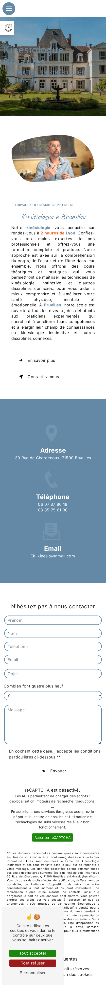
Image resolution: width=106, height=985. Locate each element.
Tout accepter (32, 953)
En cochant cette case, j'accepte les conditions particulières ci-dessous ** (55, 754)
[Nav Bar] (8, 8)
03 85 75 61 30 (53, 509)
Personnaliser (33, 972)
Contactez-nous (43, 376)
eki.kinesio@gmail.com (53, 555)
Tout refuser (33, 963)
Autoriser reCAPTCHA (53, 837)
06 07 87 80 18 (53, 504)
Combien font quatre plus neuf (33, 686)
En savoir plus (41, 360)
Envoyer (58, 770)
